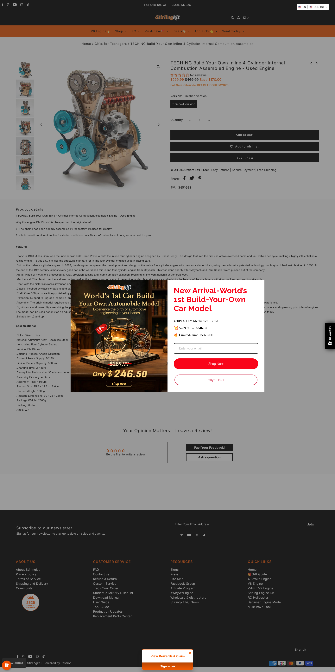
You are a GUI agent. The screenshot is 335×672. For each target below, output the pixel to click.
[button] (313, 7)
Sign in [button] (165, 666)
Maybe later (215, 380)
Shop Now (216, 364)
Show (6, 665)
